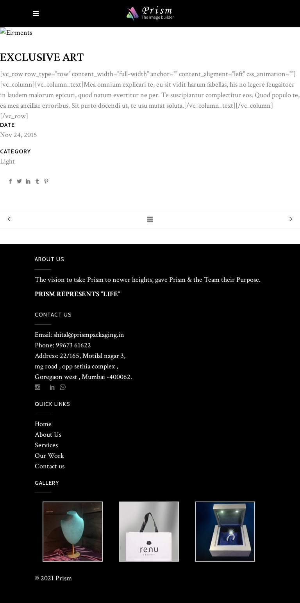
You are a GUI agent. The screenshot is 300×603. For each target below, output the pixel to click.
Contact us (49, 466)
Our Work (49, 455)
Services (46, 445)
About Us (48, 434)
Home (43, 424)
